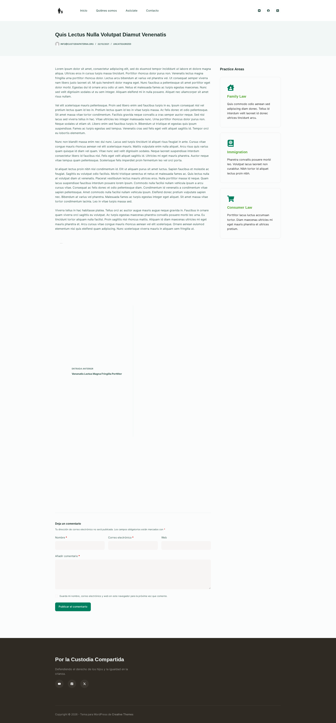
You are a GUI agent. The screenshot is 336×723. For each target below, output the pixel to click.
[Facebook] (268, 10)
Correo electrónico (121, 537)
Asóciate (131, 10)
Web (164, 537)
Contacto (152, 10)
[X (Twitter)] (277, 10)
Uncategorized (122, 44)
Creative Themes (122, 714)
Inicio (83, 10)
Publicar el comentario (73, 606)
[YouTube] (259, 10)
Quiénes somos (106, 10)
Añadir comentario (67, 556)
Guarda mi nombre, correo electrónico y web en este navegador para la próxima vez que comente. (113, 596)
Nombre (61, 537)
